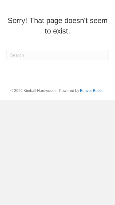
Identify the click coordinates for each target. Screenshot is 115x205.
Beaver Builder (92, 91)
